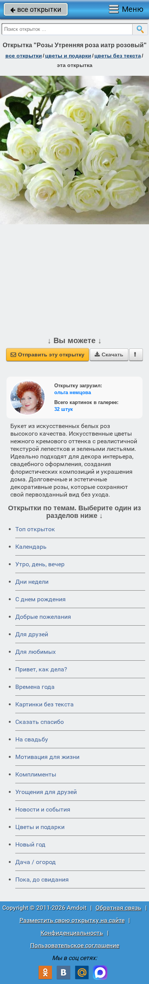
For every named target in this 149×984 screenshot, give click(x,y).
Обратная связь (118, 907)
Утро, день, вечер (40, 564)
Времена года (35, 686)
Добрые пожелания (43, 616)
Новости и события (42, 809)
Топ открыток (35, 529)
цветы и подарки (68, 56)
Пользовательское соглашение (74, 945)
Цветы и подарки (40, 827)
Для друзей (31, 634)
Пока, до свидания (42, 879)
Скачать (109, 354)
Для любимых (35, 651)
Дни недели (32, 581)
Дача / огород (35, 862)
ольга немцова (72, 392)
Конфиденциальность (71, 932)
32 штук (63, 409)
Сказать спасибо (39, 721)
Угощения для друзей (46, 792)
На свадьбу (31, 739)
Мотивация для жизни (47, 756)
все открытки (35, 9)
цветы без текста (117, 56)
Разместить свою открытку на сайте (72, 920)
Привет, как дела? (41, 669)
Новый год (30, 844)
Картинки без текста (44, 704)
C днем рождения (40, 599)
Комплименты (35, 774)
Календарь (31, 546)
